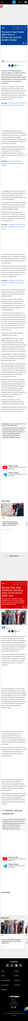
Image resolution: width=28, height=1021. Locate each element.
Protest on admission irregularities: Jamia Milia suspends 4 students (12, 163)
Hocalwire (14, 1015)
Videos (3, 517)
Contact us (13, 1001)
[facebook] (9, 65)
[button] (2, 2)
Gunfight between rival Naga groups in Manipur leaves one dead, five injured (13, 227)
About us (13, 999)
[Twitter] (12, 65)
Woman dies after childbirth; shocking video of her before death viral (12, 591)
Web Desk (8, 628)
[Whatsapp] (15, 65)
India (3, 28)
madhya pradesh (9, 810)
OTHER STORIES (5, 501)
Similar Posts (5, 918)
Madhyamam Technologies (14, 1013)
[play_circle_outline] (12, 509)
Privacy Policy (13, 1002)
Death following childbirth (7, 813)
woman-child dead (18, 810)
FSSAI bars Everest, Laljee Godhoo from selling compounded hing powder (12, 282)
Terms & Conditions (13, 1004)
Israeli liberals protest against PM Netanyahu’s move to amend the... (10, 523)
